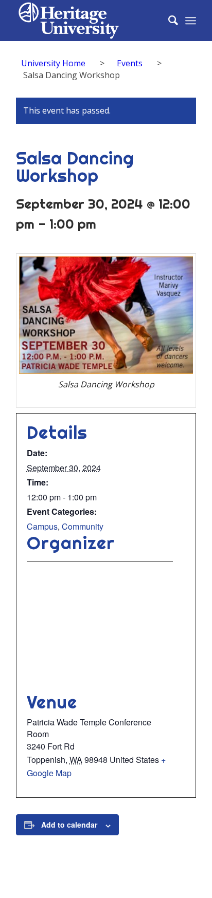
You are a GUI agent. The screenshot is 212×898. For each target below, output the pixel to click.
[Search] (168, 20)
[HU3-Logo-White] (88, 20)
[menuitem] (168, 20)
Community (82, 526)
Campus (42, 526)
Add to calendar (69, 824)
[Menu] (190, 20)
